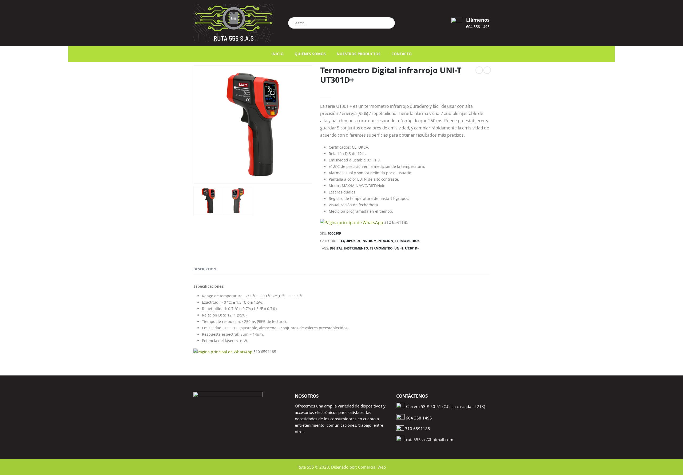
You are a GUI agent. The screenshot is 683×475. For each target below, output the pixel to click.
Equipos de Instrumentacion (367, 241)
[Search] (388, 22)
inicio (277, 53)
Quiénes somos (310, 53)
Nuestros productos (358, 53)
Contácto (401, 53)
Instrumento (356, 248)
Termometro (381, 248)
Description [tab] (204, 269)
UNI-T (398, 248)
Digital (336, 248)
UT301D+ (412, 248)
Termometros (407, 241)
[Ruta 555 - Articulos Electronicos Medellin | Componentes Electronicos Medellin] (233, 23)
